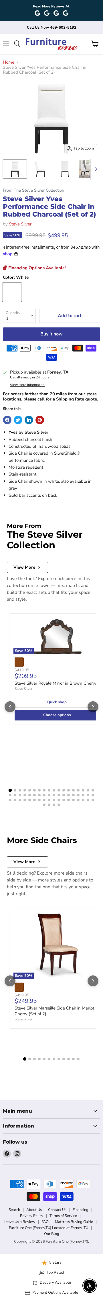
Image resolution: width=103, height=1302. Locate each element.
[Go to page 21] (20, 795)
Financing (80, 1209)
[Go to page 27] (49, 795)
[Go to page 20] (15, 795)
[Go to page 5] (29, 790)
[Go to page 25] (39, 795)
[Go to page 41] (29, 800)
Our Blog (51, 1233)
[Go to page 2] (15, 790)
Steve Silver (20, 224)
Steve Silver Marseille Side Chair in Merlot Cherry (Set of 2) (54, 1011)
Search (14, 1209)
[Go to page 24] (34, 795)
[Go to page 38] (15, 800)
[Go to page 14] (73, 790)
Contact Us (57, 1209)
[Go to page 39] (20, 800)
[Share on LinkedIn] (29, 420)
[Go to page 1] (10, 790)
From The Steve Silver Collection (33, 190)
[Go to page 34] (83, 795)
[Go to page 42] (34, 800)
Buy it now (51, 334)
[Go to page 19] (10, 795)
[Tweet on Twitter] (18, 420)
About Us (34, 1209)
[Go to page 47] (59, 800)
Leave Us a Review (19, 1221)
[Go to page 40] (24, 800)
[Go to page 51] (78, 800)
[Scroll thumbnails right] (95, 169)
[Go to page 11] (59, 790)
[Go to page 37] (10, 800)
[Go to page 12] (63, 790)
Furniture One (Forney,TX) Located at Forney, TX (48, 1227)
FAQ (45, 1221)
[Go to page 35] (88, 795)
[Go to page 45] (49, 800)
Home (8, 62)
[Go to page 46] (54, 800)
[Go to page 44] (44, 800)
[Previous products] (10, 706)
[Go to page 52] (83, 800)
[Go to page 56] (49, 805)
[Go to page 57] (54, 805)
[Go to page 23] (29, 795)
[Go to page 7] (39, 790)
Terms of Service (63, 1215)
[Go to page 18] (93, 790)
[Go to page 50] (73, 800)
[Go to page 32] (73, 795)
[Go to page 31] (68, 795)
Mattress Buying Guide (74, 1221)
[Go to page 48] (63, 800)
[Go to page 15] (78, 790)
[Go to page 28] (54, 795)
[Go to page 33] (78, 795)
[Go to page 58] (59, 805)
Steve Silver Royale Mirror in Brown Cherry (55, 683)
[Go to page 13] (68, 790)
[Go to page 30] (63, 795)
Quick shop (57, 702)
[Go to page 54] (93, 800)
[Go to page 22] (24, 795)
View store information (27, 385)
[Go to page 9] (49, 790)
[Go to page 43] (39, 800)
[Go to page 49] (68, 800)
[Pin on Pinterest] (39, 420)
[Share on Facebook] (7, 420)
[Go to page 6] (34, 790)
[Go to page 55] (44, 805)
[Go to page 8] (44, 790)
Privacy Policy (31, 1215)
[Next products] (93, 706)
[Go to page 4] (24, 790)
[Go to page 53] (88, 800)
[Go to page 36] (93, 795)
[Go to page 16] (83, 790)
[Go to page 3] (20, 790)
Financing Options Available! (36, 268)
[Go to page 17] (88, 790)
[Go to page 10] (54, 790)
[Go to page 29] (59, 795)
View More (24, 567)
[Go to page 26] (44, 795)
